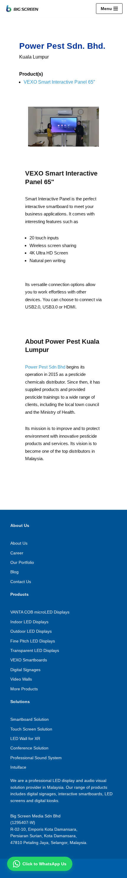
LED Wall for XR (25, 738)
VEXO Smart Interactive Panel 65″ (59, 82)
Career (16, 553)
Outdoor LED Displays (31, 631)
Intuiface (18, 767)
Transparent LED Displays (34, 650)
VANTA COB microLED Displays (39, 612)
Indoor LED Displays (29, 621)
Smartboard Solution (29, 719)
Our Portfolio (22, 562)
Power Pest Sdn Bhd (45, 366)
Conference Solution (29, 748)
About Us (18, 543)
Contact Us (20, 581)
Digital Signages (25, 669)
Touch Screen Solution (31, 729)
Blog (14, 571)
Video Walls (21, 679)
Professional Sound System (36, 757)
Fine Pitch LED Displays (32, 641)
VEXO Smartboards (28, 660)
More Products (24, 689)
